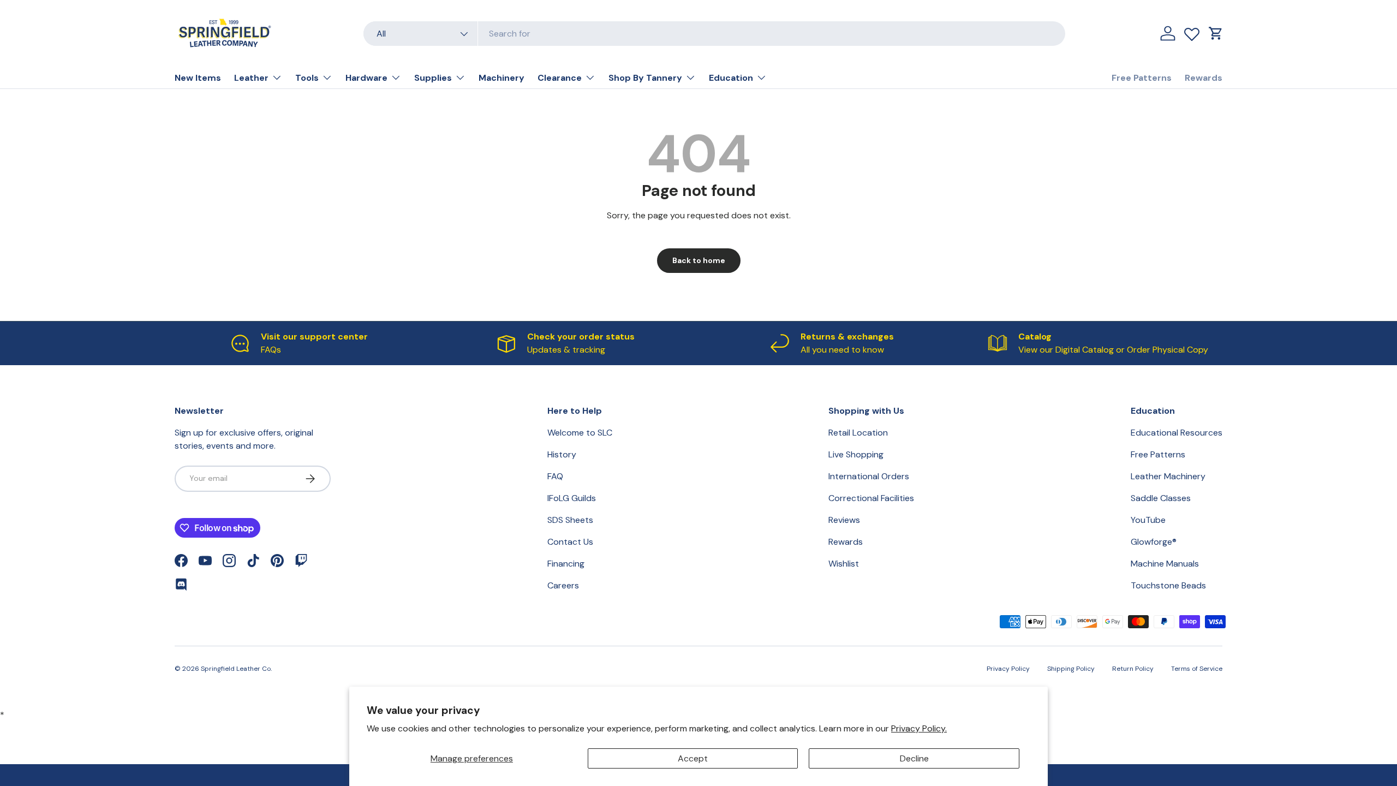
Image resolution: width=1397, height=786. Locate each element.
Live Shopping (855, 454)
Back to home (698, 260)
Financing (565, 563)
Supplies (433, 78)
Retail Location (858, 432)
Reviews (844, 520)
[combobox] (714, 33)
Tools (307, 78)
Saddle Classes (1161, 498)
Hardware (366, 78)
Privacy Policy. (919, 728)
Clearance (560, 78)
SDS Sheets (570, 520)
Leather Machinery (1168, 476)
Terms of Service (1196, 668)
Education (731, 78)
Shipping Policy (1071, 668)
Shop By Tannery (645, 78)
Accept (693, 758)
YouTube (1148, 520)
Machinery (501, 78)
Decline (914, 758)
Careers (563, 585)
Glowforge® (1154, 541)
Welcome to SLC (579, 432)
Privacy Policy (1008, 668)
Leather (251, 78)
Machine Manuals (1165, 563)
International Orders (868, 476)
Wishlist (843, 563)
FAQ (555, 476)
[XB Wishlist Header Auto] (1192, 32)
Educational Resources (1176, 432)
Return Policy (1133, 668)
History (561, 454)
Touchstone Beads (1168, 585)
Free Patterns (1142, 78)
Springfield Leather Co (236, 668)
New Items (198, 78)
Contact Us (570, 541)
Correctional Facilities (871, 498)
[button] (1216, 33)
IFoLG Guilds (571, 498)
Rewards (1203, 78)
